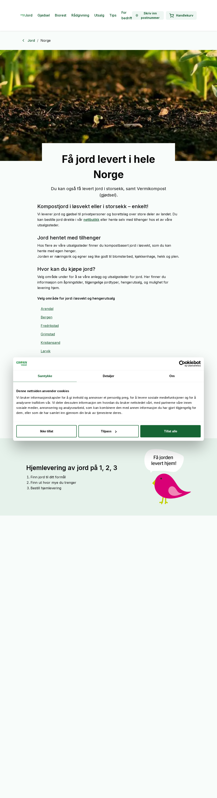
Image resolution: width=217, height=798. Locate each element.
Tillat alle (170, 431)
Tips (112, 15)
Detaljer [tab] (108, 376)
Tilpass (106, 431)
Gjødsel (44, 15)
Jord (28, 15)
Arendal (47, 309)
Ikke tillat (46, 431)
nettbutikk (91, 219)
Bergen (46, 317)
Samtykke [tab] (45, 376)
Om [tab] (172, 376)
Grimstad (48, 334)
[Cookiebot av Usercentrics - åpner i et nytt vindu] (182, 363)
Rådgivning (80, 15)
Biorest (60, 15)
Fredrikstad (50, 326)
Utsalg (99, 15)
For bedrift (126, 15)
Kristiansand (50, 342)
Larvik (45, 351)
